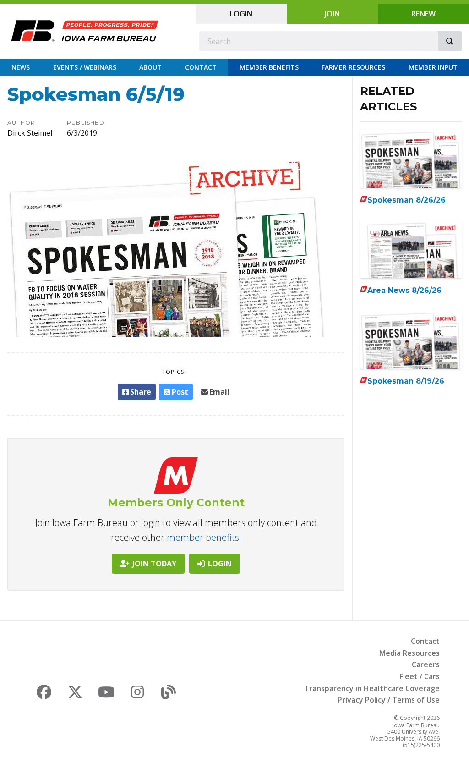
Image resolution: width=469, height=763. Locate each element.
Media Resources (409, 653)
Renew (423, 14)
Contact (201, 67)
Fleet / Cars (419, 676)
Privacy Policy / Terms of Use (389, 700)
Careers (426, 664)
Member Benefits (269, 67)
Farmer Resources (353, 67)
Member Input (433, 67)
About (150, 67)
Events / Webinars (84, 67)
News (20, 67)
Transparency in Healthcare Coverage (372, 688)
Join (332, 14)
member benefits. (204, 537)
